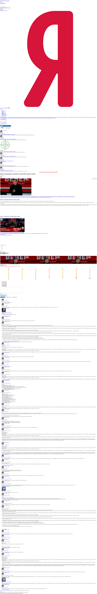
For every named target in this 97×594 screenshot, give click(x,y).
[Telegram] (2, 253)
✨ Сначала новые (8, 297)
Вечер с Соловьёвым (9, 590)
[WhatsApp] (6, 253)
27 (3, 123)
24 (0, 123)
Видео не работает (3, 234)
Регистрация (2, 3)
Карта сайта (21, 593)
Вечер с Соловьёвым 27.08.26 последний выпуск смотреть (7, 151)
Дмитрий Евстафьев (3, 196)
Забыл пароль (5, 10)
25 (1, 123)
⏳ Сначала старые (14, 297)
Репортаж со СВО (37, 196)
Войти (4, 3)
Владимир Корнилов (48, 196)
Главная (1, 593)
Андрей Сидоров (8, 196)
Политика (4, 590)
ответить (3, 316)
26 (2, 123)
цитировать (5, 316)
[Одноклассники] (1, 253)
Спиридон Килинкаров (59, 196)
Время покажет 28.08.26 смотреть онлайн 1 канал (6, 170)
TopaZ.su (1, 590)
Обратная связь (4, 593)
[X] (3, 253)
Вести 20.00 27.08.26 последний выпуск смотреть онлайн (7, 134)
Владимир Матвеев (4, 312)
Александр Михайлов (66, 196)
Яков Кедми (23, 196)
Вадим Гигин (19, 196)
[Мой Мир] (7, 253)
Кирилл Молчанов (72, 196)
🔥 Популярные (3, 297)
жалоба (8, 316)
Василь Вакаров (42, 196)
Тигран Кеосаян (32, 196)
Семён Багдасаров (27, 196)
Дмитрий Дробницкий (14, 196)
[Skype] (8, 253)
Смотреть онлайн (94, 178)
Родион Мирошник (53, 196)
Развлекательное (9, 593)
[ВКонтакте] (0, 253)
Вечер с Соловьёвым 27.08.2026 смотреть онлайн (14, 232)
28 (4, 123)
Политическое (18, 593)
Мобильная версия (13, 593)
